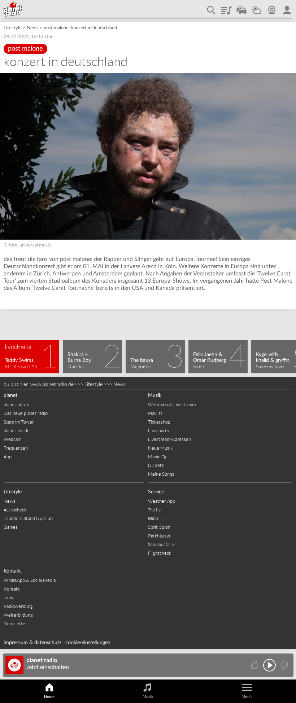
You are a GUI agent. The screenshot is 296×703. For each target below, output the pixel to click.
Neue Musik (160, 448)
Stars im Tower (19, 422)
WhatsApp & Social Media (30, 580)
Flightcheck (159, 553)
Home (49, 697)
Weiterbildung (18, 615)
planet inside (287, 7)
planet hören (16, 404)
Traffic (241, 7)
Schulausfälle (161, 544)
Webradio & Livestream (172, 404)
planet (10, 395)
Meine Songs (161, 474)
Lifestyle (13, 28)
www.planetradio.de (52, 384)
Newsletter (15, 623)
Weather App (161, 501)
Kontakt (12, 571)
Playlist (226, 7)
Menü (246, 697)
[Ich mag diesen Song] (255, 665)
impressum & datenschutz (32, 642)
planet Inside (17, 430)
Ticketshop (159, 422)
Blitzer (154, 518)
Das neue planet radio (26, 413)
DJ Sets (156, 465)
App (8, 456)
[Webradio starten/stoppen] (269, 665)
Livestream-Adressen (169, 439)
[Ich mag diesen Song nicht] (283, 665)
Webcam (271, 7)
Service (156, 491)
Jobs (8, 597)
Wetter (256, 7)
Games (11, 527)
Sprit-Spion (159, 527)
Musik (154, 395)
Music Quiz (159, 456)
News (33, 28)
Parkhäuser (159, 536)
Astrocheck (15, 510)
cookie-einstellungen (87, 642)
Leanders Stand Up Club (28, 518)
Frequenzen (16, 448)
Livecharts (158, 430)
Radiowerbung (18, 606)
